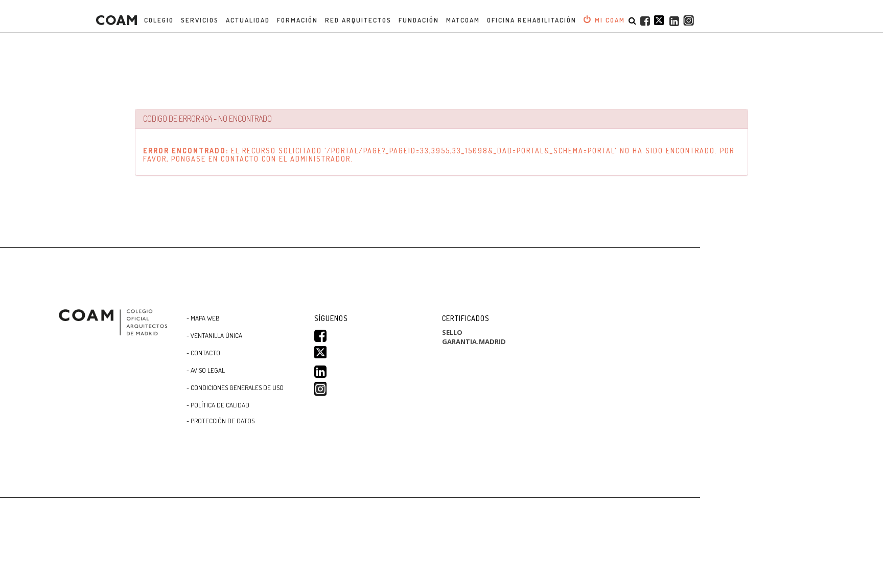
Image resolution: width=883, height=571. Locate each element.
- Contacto (203, 353)
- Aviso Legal (206, 370)
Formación (297, 20)
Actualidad (248, 20)
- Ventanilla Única (214, 335)
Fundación (419, 20)
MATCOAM (463, 20)
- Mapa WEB (203, 318)
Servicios (200, 20)
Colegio (159, 20)
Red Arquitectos (358, 20)
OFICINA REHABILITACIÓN (531, 20)
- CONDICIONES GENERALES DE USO (235, 387)
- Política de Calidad (218, 405)
